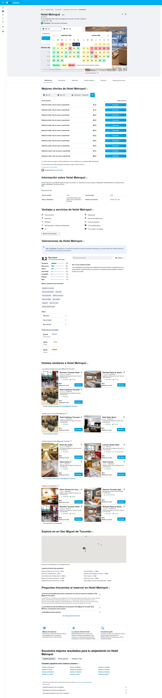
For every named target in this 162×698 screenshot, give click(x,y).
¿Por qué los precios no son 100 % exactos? (56, 693)
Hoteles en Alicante (75, 672)
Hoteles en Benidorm (48, 672)
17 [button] (66, 52)
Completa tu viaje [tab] (77, 659)
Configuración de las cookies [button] (49, 167)
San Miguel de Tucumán (69, 9)
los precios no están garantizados (83, 682)
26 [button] (74, 56)
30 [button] (62, 60)
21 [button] (54, 56)
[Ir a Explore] (3, 22)
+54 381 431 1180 (46, 21)
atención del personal (48, 292)
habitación (45, 303)
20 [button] (78, 52)
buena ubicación (46, 295)
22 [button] (58, 56)
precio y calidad (46, 299)
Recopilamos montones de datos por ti (54, 690)
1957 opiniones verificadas (59, 23)
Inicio (42, 9)
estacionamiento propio (48, 306)
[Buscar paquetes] (3, 18)
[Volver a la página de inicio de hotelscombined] (12, 2)
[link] (60, 406)
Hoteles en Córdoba (104, 667)
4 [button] (70, 44)
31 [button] (104, 60)
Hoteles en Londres (47, 674)
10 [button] (66, 48)
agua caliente (56, 299)
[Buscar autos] (3, 14)
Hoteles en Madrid (75, 667)
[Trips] (3, 26)
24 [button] (66, 56)
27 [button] (78, 56)
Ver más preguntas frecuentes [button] (71, 616)
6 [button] (78, 44)
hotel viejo (58, 292)
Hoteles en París (74, 674)
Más (43, 186)
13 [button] (78, 48)
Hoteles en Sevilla (103, 674)
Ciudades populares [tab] (49, 659)
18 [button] (70, 52)
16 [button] (62, 52)
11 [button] (70, 48)
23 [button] (62, 56)
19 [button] (74, 52)
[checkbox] (50, 335)
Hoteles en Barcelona (48, 667)
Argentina (47, 9)
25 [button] (70, 56)
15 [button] (58, 52)
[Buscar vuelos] (3, 7)
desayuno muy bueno (48, 288)
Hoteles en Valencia (104, 669)
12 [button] (74, 48)
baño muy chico (54, 303)
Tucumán (57, 9)
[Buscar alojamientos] (3, 11)
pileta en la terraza (58, 295)
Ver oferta (78, 385)
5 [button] (74, 44)
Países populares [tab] (63, 659)
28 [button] (54, 60)
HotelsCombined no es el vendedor (53, 687)
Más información (94, 161)
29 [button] (58, 60)
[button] (3, 2)
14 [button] (54, 52)
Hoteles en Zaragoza (76, 669)
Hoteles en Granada (104, 672)
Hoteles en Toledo (47, 669)
